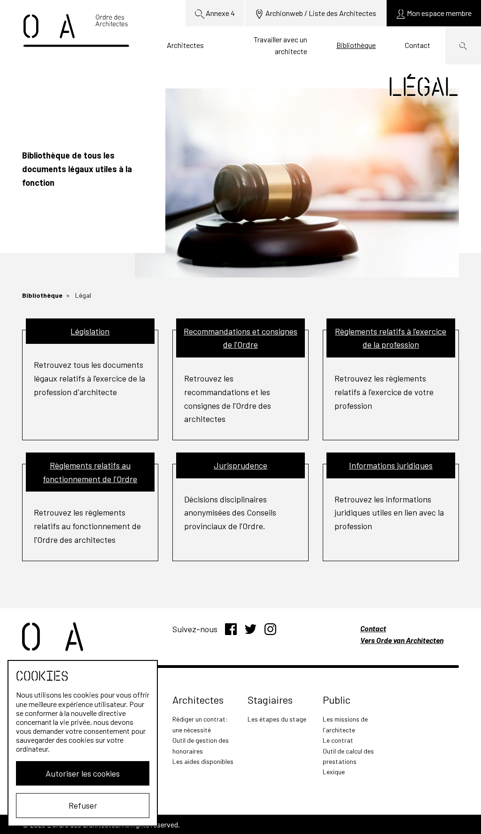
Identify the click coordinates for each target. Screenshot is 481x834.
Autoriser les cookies (83, 773)
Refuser (83, 805)
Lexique (334, 772)
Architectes (185, 44)
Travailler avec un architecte (280, 45)
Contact (417, 44)
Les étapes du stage (277, 719)
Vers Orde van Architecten (401, 639)
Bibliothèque (356, 44)
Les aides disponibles (202, 761)
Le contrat (338, 740)
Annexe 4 (219, 12)
